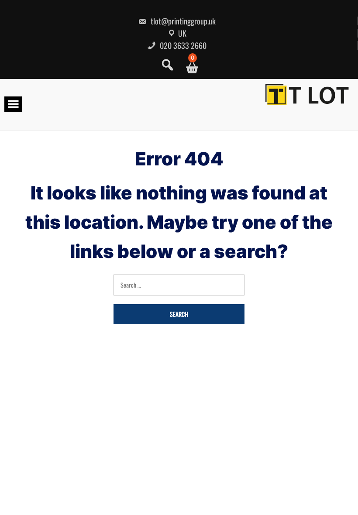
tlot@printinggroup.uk (182, 21)
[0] (188, 67)
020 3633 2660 (182, 45)
